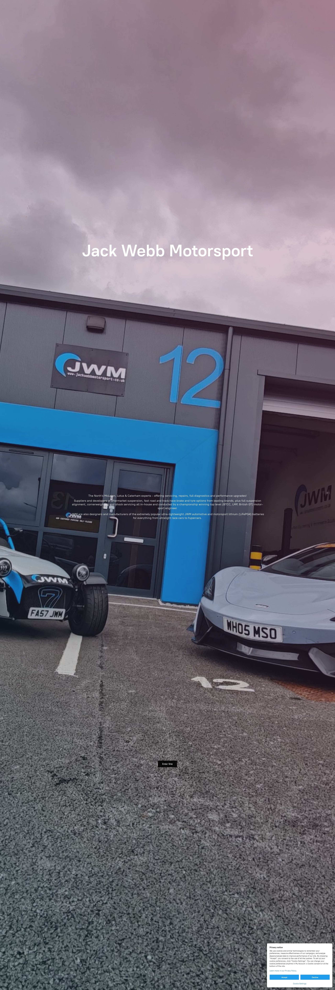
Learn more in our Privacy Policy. (283, 971)
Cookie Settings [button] (299, 984)
